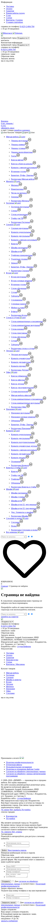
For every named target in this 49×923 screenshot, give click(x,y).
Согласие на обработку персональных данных (26, 771)
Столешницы (16, 300)
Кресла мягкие (17, 160)
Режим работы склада (15, 13)
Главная (4, 586)
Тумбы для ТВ (17, 218)
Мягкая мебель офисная (21, 395)
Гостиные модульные (20, 207)
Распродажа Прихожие (21, 428)
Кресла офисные (18, 380)
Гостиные (10, 203)
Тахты (13, 156)
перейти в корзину (22, 130)
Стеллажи (15, 522)
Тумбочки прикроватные (22, 255)
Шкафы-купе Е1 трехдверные (24, 508)
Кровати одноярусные (20, 358)
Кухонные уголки (18, 171)
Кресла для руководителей (22, 388)
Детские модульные (19, 354)
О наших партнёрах (14, 22)
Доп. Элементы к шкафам (22, 512)
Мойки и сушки (18, 308)
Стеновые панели (18, 304)
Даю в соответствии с (23, 883)
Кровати (10, 431)
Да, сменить (6, 832)
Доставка (10, 6)
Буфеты (14, 311)
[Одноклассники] (24, 33)
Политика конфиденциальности (20, 762)
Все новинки (12, 532)
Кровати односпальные (21, 232)
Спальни (10, 224)
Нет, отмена (17, 832)
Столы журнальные (19, 214)
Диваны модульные (19, 141)
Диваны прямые (18, 144)
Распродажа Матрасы (20, 201)
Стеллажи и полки (14, 518)
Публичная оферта (14, 765)
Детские (10, 351)
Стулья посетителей (19, 391)
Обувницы (15, 421)
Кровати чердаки (18, 458)
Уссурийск (10, 818)
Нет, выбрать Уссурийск (20, 810)
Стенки (14, 211)
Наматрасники (17, 189)
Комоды (14, 244)
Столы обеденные (19, 288)
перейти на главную (9, 617)
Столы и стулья (13, 317)
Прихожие (10, 409)
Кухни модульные (19, 277)
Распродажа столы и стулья (22, 348)
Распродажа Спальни (20, 271)
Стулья (14, 292)
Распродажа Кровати (20, 465)
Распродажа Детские (20, 370)
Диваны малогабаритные (22, 152)
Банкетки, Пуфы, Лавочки (22, 175)
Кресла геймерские (19, 376)
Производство (12, 660)
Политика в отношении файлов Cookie (22, 769)
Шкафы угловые (18, 497)
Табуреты (15, 296)
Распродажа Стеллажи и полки (24, 530)
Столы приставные (19, 333)
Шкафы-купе (16, 251)
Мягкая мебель (12, 137)
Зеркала (14, 263)
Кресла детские (17, 384)
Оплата (9, 9)
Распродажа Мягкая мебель (22, 179)
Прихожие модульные (20, 413)
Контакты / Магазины (15, 664)
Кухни (9, 273)
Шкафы (9, 489)
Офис (8, 372)
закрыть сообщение (9, 921)
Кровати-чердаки (18, 366)
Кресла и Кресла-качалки (22, 164)
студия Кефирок (24, 646)
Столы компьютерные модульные (25, 325)
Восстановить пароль (17, 850)
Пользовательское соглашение (19, 767)
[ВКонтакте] (7, 33)
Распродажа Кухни (19, 315)
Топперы (15, 197)
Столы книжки (17, 329)
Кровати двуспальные (20, 236)
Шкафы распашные (19, 248)
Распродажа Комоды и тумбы (23, 487)
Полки (14, 526)
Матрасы (10, 181)
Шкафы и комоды (13, 680)
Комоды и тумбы (13, 468)
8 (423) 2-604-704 (27, 26)
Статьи (9, 18)
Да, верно (5, 810)
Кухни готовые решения (21, 281)
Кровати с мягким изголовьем (24, 167)
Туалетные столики (19, 259)
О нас (8, 15)
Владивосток (11, 816)
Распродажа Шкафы (19, 516)
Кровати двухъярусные (21, 362)
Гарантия (10, 11)
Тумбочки (15, 479)
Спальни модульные (20, 228)
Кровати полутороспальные (23, 442)
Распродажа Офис (19, 407)
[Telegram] (18, 33)
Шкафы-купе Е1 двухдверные (24, 504)
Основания (16, 461)
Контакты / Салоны (14, 20)
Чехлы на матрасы (19, 193)
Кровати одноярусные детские (24, 446)
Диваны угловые (18, 148)
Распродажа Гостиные (20, 222)
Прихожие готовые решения (23, 417)
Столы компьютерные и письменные (27, 321)
